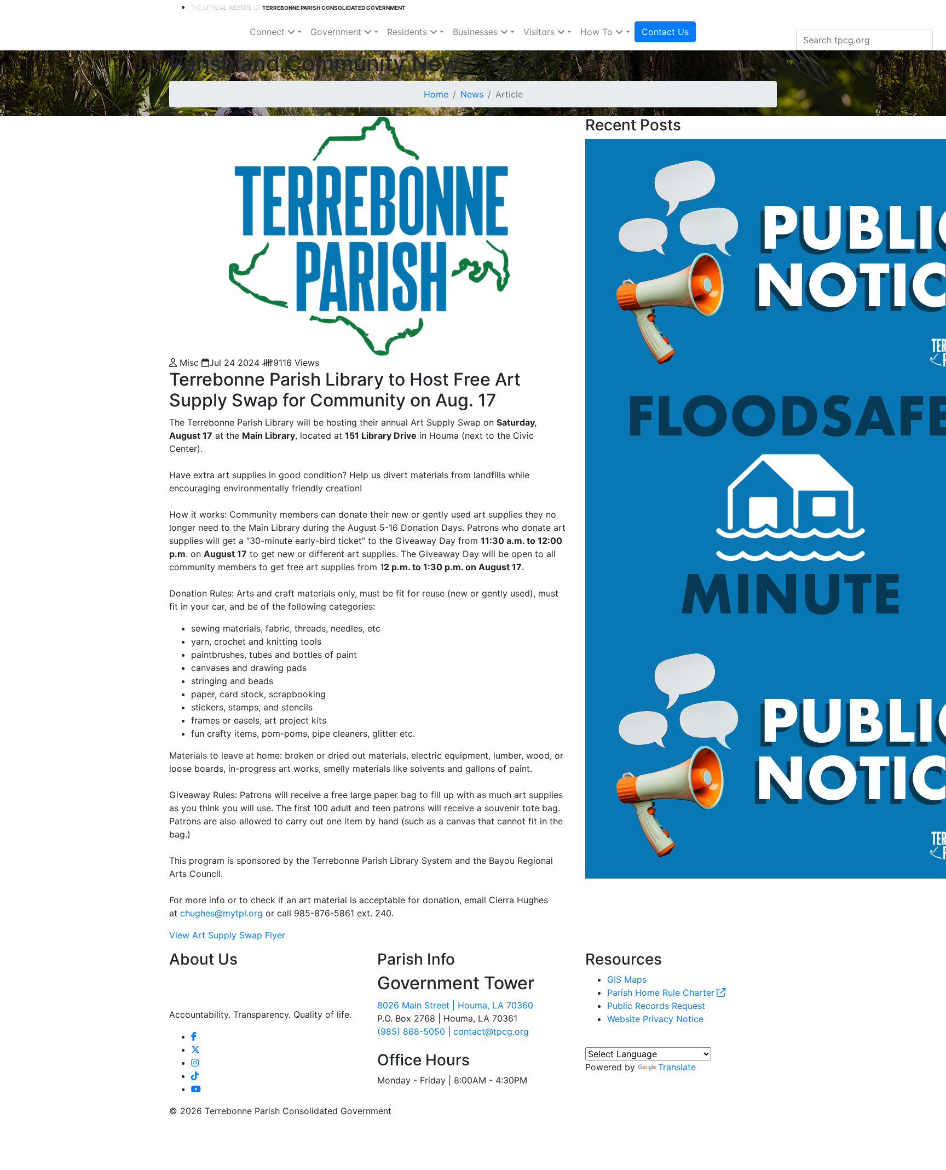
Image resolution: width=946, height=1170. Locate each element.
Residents (408, 31)
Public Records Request (656, 1005)
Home (436, 94)
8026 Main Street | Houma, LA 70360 (455, 1005)
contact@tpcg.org (491, 1031)
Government (337, 31)
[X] (195, 1049)
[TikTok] (195, 1075)
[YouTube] (196, 1088)
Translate (677, 1067)
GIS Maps (627, 979)
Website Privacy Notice (655, 1018)
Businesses (476, 31)
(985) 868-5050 (411, 1031)
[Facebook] (194, 1036)
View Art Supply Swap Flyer (227, 935)
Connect (268, 31)
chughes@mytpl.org (221, 913)
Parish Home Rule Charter (660, 992)
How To (597, 31)
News (471, 94)
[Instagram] (195, 1062)
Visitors (540, 31)
